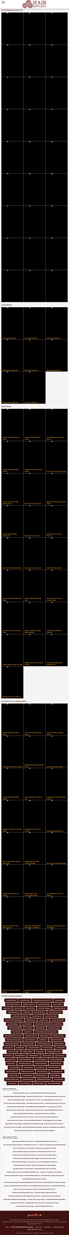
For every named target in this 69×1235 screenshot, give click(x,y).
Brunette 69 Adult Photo (58, 1186)
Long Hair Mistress (11, 1000)
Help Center (47, 1227)
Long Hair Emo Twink (30, 1036)
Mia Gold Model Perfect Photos (54, 1110)
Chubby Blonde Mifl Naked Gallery (55, 1199)
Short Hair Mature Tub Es (44, 1044)
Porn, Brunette (16, 1032)
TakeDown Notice (58, 1227)
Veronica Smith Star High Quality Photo (46, 1117)
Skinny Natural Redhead (15, 1028)
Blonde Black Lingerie (54, 1028)
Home (7, 1227)
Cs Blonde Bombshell (33, 1047)
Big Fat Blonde (41, 1067)
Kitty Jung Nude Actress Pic (21, 1093)
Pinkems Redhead (55, 1075)
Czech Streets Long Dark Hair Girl (42, 1000)
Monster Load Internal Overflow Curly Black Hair (48, 1024)
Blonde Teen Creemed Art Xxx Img (46, 1148)
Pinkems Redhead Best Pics (32, 1175)
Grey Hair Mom (18, 1008)
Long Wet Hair (28, 1032)
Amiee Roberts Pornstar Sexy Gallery (45, 1113)
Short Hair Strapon (48, 1047)
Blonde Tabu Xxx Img (52, 1203)
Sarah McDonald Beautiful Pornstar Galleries (43, 1093)
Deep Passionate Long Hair (14, 1040)
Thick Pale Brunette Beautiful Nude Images (26, 1158)
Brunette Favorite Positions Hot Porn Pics (24, 1155)
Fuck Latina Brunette (40, 1059)
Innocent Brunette (25, 1000)
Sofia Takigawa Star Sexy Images (52, 1120)
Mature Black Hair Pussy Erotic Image (54, 1182)
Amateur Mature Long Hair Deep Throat (46, 1032)
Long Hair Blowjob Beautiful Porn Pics (46, 1141)
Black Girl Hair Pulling (56, 1040)
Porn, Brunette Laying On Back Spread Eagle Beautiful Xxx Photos (23, 1182)
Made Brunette (61, 1047)
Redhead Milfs (20, 1047)
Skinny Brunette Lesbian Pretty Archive (52, 1175)
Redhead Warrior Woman (44, 1079)
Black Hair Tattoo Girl (29, 1004)
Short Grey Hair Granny (25, 1063)
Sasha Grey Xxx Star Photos (15, 1120)
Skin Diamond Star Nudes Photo (23, 1130)
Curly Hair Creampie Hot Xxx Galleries (51, 1172)
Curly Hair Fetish (30, 1008)
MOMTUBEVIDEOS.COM (34, 1229)
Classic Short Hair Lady (55, 1012)
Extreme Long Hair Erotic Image (14, 1175)
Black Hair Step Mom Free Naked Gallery (44, 1165)
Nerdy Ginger (39, 1051)
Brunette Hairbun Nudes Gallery (47, 1155)
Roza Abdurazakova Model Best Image (14, 1096)
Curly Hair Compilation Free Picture (46, 1162)
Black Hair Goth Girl (30, 1040)
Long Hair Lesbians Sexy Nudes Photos (45, 1192)
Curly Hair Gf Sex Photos (17, 1203)
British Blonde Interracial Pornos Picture (34, 1179)
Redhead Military (59, 1044)
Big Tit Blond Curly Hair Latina (13, 1036)
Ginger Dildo (6, 1008)
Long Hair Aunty (43, 1020)
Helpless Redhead (27, 1051)
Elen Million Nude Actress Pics (35, 1103)
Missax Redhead (40, 1028)
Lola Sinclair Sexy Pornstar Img (15, 1110)
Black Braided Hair (20, 1055)
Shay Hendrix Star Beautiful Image (33, 1124)
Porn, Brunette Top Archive (48, 1158)
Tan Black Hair (43, 1040)
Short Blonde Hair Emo (60, 1008)
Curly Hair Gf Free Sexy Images (36, 1199)
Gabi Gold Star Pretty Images (13, 1124)
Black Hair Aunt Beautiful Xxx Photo (23, 1141)
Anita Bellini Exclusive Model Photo (36, 1107)
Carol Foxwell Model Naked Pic (33, 1120)
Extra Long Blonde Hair (56, 1059)
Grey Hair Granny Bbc (51, 1016)
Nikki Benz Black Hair (56, 1063)
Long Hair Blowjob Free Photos (22, 1165)
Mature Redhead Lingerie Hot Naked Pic (25, 1151)
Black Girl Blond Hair (39, 1012)
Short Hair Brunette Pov (13, 1004)
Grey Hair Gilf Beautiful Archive (44, 1206)
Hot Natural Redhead (44, 1004)
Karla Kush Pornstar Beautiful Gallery (15, 1103)
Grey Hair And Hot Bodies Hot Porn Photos (16, 1186)
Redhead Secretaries (58, 1036)
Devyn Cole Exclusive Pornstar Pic (54, 1124)
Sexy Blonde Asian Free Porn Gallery (23, 1168)
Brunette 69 (29, 1028)
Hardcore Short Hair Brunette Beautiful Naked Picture (23, 1172)
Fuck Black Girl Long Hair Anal (20, 1016)
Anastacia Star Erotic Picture (34, 1096)
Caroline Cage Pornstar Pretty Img (55, 1103)
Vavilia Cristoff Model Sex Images (32, 1127)
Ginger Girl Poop (11, 1059)
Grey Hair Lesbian (14, 1075)
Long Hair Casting (60, 1055)
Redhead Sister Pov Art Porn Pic (47, 1151)
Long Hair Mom (59, 1000)
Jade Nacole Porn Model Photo (16, 1107)
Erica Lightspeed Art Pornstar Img (51, 1100)
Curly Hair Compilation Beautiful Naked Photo (52, 1145)
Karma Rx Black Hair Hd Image (25, 1206)
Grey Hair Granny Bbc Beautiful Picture (43, 1189)
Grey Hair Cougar (46, 1055)
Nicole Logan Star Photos (54, 1107)
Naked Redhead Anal (13, 1012)
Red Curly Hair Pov (42, 1071)
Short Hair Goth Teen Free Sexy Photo (24, 1148)
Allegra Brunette (30, 1020)
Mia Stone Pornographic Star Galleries (54, 1127)
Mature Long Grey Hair (27, 1071)
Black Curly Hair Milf (28, 1044)
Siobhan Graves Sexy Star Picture (34, 1110)
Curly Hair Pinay (58, 1079)
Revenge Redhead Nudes (12, 1044)
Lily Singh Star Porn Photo (33, 1100)
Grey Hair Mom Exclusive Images (12, 1145)
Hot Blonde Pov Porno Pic (30, 1145)
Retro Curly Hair (12, 1083)
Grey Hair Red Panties (41, 1063)
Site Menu (3, 2)
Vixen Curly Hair (57, 1004)
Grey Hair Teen (11, 1063)
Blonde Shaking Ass (28, 1079)
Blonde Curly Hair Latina (12, 1079)
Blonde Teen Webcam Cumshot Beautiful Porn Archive (24, 1196)
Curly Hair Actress (27, 1075)
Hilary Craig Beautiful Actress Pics (23, 1113)
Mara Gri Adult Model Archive (16, 1100)
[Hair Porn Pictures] (34, 8)
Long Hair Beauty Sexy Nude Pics (50, 1196)
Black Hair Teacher (39, 1083)
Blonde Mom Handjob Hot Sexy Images (15, 1199)
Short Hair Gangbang (44, 1008)
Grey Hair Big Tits (37, 1016)
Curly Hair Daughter (13, 1051)
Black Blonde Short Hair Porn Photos (45, 1168)
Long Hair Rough (28, 1067)
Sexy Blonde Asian (27, 1024)
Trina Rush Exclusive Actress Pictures (55, 1096)
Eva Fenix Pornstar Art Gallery (13, 1127)
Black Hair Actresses (41, 1075)
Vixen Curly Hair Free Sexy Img (23, 1189)
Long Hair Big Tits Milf (58, 1020)
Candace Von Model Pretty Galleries (44, 1130)
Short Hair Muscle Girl (57, 1071)
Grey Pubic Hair (8, 1047)
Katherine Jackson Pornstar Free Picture (22, 1117)
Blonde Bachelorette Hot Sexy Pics (35, 1203)
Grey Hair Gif (7, 1055)
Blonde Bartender (33, 1055)
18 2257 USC (38, 1227)
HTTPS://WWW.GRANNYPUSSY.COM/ (22, 1227)
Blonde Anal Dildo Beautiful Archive (22, 1192)
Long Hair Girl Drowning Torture (14, 1020)
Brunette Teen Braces (54, 1067)
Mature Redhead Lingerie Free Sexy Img (23, 1162)
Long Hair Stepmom (13, 1024)
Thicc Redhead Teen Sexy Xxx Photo (39, 1186)
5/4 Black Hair (26, 1012)
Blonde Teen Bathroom (25, 1059)
